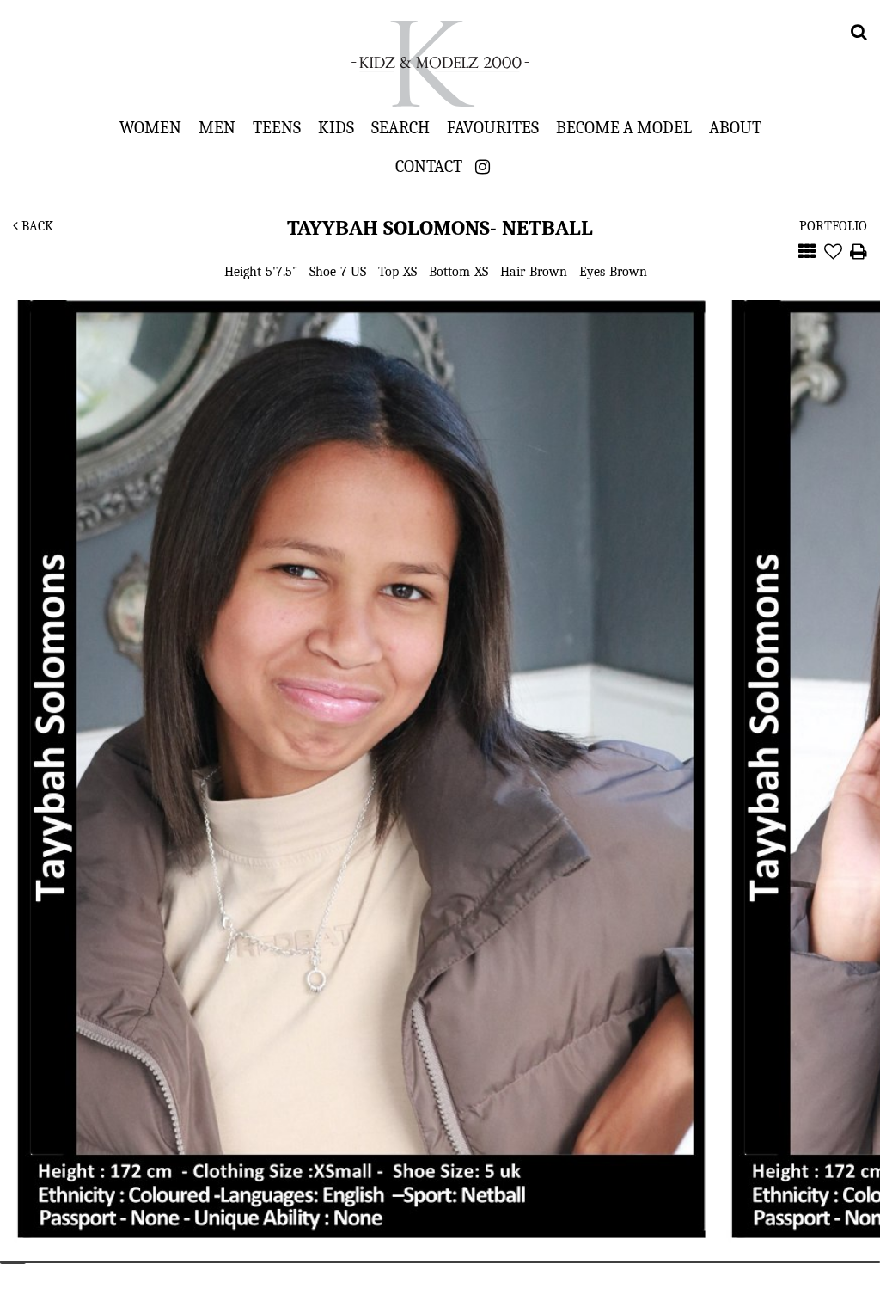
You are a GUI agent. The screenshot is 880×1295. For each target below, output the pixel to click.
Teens (277, 127)
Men (217, 127)
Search (400, 127)
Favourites (493, 127)
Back (35, 226)
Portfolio (833, 226)
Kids (336, 127)
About (735, 127)
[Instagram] (482, 167)
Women (150, 127)
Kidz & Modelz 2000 (440, 64)
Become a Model (624, 127)
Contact (428, 166)
